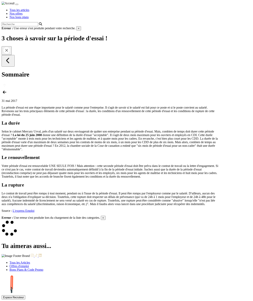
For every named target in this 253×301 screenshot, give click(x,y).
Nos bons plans (19, 17)
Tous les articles (19, 10)
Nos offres (16, 13)
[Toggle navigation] (16, 4)
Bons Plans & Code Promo (26, 269)
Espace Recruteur (13, 297)
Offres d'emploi (19, 266)
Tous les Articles (19, 262)
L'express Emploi (23, 210)
